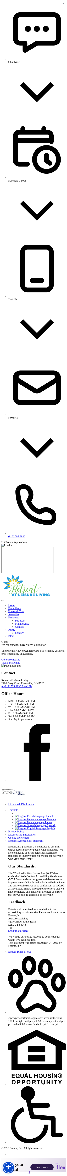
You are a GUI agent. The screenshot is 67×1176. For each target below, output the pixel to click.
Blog (11, 635)
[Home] (26, 596)
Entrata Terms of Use (19, 951)
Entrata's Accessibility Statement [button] (25, 840)
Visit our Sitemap (10, 662)
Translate (13, 809)
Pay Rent (20, 620)
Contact (19, 626)
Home (11, 605)
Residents (13, 617)
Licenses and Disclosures (22, 834)
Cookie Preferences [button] (18, 837)
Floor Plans (14, 608)
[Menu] (2, 600)
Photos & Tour (16, 611)
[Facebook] (37, 779)
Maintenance (22, 623)
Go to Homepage (10, 659)
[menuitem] (37, 605)
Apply (11, 629)
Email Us (27, 686)
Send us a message (18, 930)
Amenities (13, 614)
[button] (37, 1012)
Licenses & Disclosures (21, 804)
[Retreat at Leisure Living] (13, 798)
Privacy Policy (16, 831)
